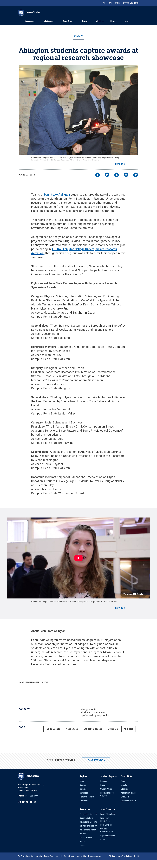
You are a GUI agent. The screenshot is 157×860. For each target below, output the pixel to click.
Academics (72, 729)
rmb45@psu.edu (88, 709)
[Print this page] (135, 175)
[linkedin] (116, 175)
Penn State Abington (57, 194)
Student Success (93, 729)
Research (78, 36)
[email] (126, 175)
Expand (119, 164)
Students (113, 729)
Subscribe (95, 760)
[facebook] (97, 175)
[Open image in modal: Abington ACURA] (78, 110)
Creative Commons (92, 160)
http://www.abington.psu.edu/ (94, 715)
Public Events (53, 729)
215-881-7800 (98, 712)
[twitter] (107, 175)
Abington (128, 729)
